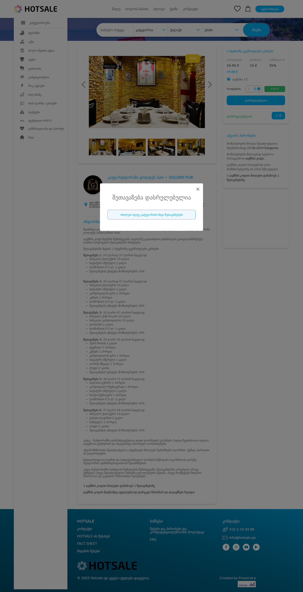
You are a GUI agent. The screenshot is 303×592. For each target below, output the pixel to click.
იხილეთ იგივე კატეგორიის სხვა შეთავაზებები (151, 214)
